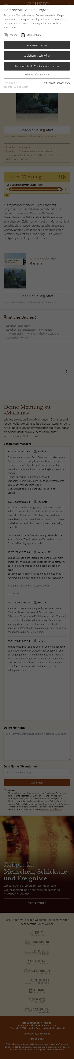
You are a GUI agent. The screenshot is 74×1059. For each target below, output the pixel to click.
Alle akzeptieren (37, 45)
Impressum (49, 82)
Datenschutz (63, 82)
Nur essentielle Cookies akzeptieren (37, 66)
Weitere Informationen (37, 74)
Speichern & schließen (37, 55)
